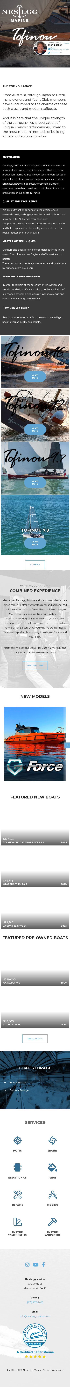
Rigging (52, 1204)
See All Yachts (35, 1039)
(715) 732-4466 (35, 1302)
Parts (17, 1150)
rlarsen (60, 48)
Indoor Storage (18, 1082)
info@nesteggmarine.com (35, 1316)
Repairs (17, 1204)
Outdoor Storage (19, 1090)
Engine (52, 1150)
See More (35, 565)
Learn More (35, 376)
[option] (35, 744)
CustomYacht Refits (17, 1233)
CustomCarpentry (53, 1233)
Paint (52, 1177)
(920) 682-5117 (56, 53)
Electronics (17, 1177)
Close (67, 43)
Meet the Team (35, 665)
